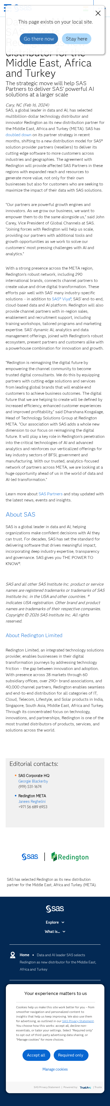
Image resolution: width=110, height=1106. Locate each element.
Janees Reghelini (32, 801)
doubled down (18, 134)
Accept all (36, 1055)
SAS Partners (51, 493)
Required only (70, 1055)
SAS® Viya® (61, 299)
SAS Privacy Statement (78, 1021)
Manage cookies (55, 1069)
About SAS (20, 514)
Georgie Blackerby (33, 781)
